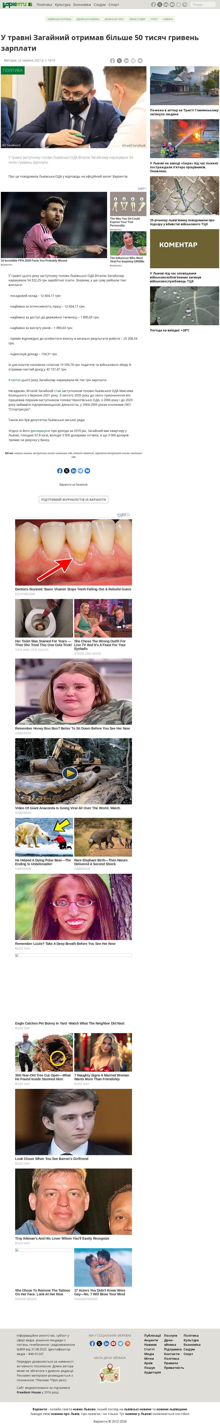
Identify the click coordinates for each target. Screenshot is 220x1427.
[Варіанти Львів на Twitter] (159, 4)
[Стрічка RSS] (184, 4)
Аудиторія (152, 1372)
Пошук (149, 1368)
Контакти (172, 1354)
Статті (154, 19)
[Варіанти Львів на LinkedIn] (165, 4)
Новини (168, 19)
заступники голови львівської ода (52, 453)
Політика (44, 4)
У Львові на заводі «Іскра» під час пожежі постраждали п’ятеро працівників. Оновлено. (184, 167)
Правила (171, 1363)
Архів (148, 1363)
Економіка (82, 4)
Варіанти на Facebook (73, 484)
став (57, 391)
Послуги (170, 1335)
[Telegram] (133, 60)
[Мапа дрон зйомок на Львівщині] (110, 1373)
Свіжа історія (137, 19)
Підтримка (173, 1349)
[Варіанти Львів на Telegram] (178, 4)
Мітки (149, 1358)
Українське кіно (113, 19)
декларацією (40, 431)
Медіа (149, 1354)
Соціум (100, 4)
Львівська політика (59, 19)
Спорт (114, 4)
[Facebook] (112, 60)
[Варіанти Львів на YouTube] (172, 4)
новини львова (23, 453)
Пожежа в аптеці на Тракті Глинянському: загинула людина (184, 112)
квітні (15, 380)
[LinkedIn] (126, 60)
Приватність (174, 1368)
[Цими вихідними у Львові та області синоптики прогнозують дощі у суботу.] (184, 305)
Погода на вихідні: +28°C (169, 330)
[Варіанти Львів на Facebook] (153, 4)
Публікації (152, 1335)
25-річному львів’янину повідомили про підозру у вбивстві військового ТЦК (182, 222)
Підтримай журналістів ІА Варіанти (73, 499)
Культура (62, 4)
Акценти (151, 1340)
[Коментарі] (140, 60)
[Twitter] (119, 60)
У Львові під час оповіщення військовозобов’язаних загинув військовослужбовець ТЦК (175, 277)
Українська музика (87, 19)
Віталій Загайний (84, 453)
